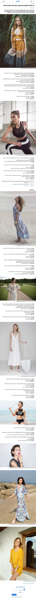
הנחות (31, 583)
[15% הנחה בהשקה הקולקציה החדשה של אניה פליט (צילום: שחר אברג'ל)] (18, 41)
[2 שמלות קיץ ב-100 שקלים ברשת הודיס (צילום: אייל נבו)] (18, 554)
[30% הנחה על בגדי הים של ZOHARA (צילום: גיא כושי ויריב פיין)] (18, 413)
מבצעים (33, 583)
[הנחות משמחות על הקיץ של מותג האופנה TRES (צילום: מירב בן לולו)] (18, 349)
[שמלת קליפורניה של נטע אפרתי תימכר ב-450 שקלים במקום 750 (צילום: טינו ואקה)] (18, 218)
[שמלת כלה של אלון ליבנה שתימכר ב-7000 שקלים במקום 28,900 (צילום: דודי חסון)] (18, 289)
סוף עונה (28, 583)
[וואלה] (18, 1)
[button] (31, 1)
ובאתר (23, 88)
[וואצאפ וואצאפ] (4, 1)
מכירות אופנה (25, 583)
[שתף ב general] (2, 1)
